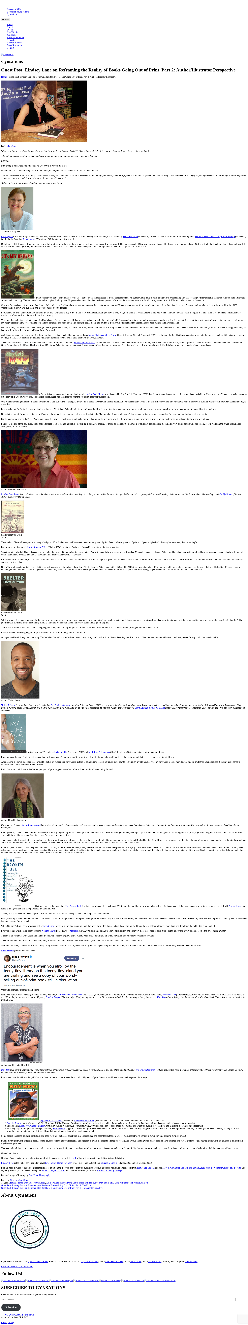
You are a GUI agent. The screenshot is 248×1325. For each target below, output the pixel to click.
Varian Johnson (141, 1183)
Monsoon (74, 931)
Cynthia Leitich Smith (38, 1261)
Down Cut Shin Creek (84, 342)
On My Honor (225, 494)
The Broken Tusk (73, 906)
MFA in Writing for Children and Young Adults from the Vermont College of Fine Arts (201, 1168)
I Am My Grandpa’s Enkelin (32, 1126)
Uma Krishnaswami (31, 825)
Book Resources (14, 45)
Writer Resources (14, 42)
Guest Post (23, 1180)
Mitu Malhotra (154, 1261)
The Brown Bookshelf (145, 1070)
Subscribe (11, 1307)
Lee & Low (48, 926)
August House (235, 906)
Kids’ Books (12, 32)
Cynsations (12, 14)
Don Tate (5, 1070)
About (10, 27)
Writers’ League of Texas (53, 1170)
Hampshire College (146, 1168)
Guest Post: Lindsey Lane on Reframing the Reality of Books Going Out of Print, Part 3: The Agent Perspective (52, 1188)
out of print (98, 1183)
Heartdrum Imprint (15, 37)
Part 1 (73, 1158)
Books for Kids (14, 9)
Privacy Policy (7, 1322)
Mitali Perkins (7, 950)
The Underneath (130, 236)
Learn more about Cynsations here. (17, 1266)
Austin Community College (109, 1170)
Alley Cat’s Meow (95, 394)
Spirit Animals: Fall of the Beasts (150, 708)
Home (9, 24)
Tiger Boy (161, 997)
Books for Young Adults (18, 11)
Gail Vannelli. (191, 1261)
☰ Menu (5, 19)
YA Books (11, 35)
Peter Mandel (59, 1128)
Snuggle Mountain (108, 1163)
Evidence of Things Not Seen (58, 1163)
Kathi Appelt (7, 236)
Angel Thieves (29, 239)
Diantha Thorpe (15, 1183)
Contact (10, 48)
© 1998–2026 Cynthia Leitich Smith (17, 1314)
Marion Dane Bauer (10, 494)
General (13, 1180)
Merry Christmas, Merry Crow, (102, 335)
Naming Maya (48, 931)
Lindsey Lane (10, 146)
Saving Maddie (60, 752)
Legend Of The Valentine (51, 1120)
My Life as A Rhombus (99, 752)
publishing (109, 1183)
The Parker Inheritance (61, 705)
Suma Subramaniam (114, 1261)
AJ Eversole (135, 1261)
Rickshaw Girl (169, 994)
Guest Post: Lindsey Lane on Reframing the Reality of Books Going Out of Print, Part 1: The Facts (46, 1185)
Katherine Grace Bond (84, 1120)
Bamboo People (53, 997)
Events (10, 29)
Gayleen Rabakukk (89, 1261)
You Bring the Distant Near (69, 994)
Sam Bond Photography (40, 1175)
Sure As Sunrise (14, 1123)
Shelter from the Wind (37, 547)
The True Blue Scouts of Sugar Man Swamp (215, 236)
